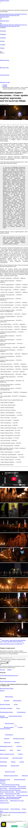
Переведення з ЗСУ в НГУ (17, 800)
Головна (2, 14)
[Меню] (0, 2)
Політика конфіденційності (19, 812)
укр (1, 18)
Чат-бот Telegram (4, 809)
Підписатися (3, 663)
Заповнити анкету (5, 802)
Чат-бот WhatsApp (15, 809)
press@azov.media (11, 681)
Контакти (8, 15)
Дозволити (14, 826)
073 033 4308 (3, 675)
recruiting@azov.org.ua (12, 675)
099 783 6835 (10, 688)
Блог (20, 14)
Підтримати (3, 15)
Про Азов (24, 14)
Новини (17, 14)
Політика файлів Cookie (6, 812)
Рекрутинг (11, 14)
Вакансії (6, 14)
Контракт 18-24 (15, 15)
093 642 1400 (3, 681)
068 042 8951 (3, 688)
